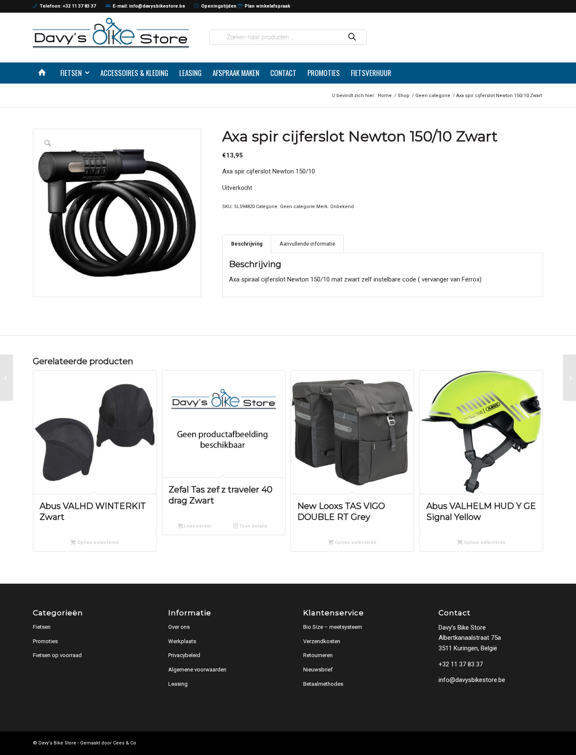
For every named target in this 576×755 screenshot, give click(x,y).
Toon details (252, 526)
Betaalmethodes (323, 684)
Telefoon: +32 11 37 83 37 (68, 6)
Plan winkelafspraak (267, 6)
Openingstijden (219, 6)
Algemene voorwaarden (197, 669)
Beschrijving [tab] (247, 244)
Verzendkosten (321, 641)
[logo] (111, 33)
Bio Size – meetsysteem (332, 627)
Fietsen (42, 627)
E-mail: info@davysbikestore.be (149, 6)
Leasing (178, 684)
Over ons (179, 627)
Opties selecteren (97, 542)
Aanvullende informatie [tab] (307, 244)
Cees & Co (124, 743)
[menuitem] (44, 73)
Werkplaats (182, 641)
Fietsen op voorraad (57, 655)
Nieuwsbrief (318, 669)
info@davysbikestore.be (472, 680)
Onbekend (342, 206)
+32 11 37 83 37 (461, 664)
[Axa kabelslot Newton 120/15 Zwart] (569, 377)
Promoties (45, 641)
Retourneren (318, 655)
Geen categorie (297, 206)
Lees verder (197, 526)
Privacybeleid (184, 655)
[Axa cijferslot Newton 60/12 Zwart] (6, 377)
